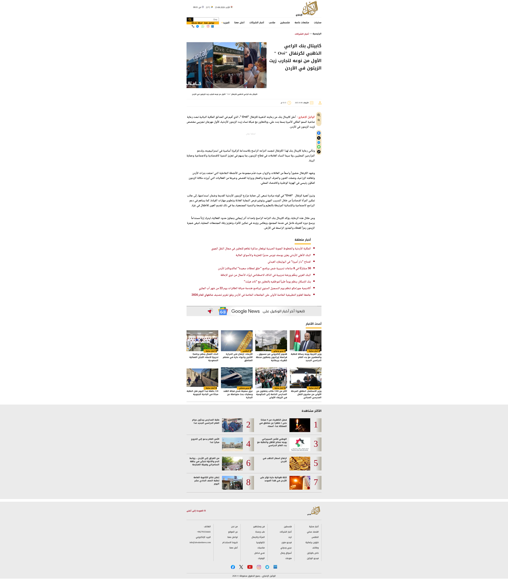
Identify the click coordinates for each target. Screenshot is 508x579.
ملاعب (272, 22)
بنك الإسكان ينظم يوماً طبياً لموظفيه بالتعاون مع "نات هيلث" (277, 281)
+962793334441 (204, 532)
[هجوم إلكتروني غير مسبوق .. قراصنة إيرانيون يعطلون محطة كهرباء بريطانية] (271, 340)
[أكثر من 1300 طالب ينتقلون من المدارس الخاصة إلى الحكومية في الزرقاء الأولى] (271, 377)
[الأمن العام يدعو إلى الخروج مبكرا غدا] (232, 444)
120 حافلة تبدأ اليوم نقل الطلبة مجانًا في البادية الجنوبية (202, 393)
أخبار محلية (313, 351)
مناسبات (261, 548)
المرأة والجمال (258, 537)
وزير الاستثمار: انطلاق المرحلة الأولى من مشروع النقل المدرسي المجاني (306, 394)
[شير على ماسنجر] (319, 142)
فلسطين (285, 22)
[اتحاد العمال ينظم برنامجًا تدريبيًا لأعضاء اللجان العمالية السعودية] (202, 340)
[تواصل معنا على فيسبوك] (197, 26)
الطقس (246, 351)
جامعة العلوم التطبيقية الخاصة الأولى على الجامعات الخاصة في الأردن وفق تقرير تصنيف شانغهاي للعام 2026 (251, 295)
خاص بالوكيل (313, 553)
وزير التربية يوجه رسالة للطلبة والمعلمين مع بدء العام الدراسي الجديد (306, 357)
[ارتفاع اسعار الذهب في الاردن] (299, 463)
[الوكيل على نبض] (275, 567)
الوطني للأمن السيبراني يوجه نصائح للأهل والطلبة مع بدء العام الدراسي (272, 442)
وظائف (315, 548)
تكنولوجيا (260, 542)
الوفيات (261, 558)
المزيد (226, 23)
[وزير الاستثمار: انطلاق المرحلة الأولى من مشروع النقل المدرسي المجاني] (305, 377)
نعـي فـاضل (259, 553)
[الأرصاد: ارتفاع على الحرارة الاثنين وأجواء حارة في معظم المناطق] (237, 340)
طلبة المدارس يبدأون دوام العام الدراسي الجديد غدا (205, 421)
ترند (290, 537)
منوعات (288, 558)
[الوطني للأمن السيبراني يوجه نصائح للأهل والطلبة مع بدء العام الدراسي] (299, 444)
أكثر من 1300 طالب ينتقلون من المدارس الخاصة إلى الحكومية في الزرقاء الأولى (271, 394)
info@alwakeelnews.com (200, 542)
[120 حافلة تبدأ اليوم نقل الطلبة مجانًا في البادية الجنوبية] (202, 377)
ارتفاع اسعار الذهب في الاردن (275, 460)
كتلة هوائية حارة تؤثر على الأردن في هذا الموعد (273, 479)
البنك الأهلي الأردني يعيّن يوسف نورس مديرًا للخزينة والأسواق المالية (273, 255)
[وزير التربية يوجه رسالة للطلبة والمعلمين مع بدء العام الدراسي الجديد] (305, 340)
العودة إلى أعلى (195, 510)
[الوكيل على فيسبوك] (233, 567)
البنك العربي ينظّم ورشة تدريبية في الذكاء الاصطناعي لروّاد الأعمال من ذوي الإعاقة (266, 275)
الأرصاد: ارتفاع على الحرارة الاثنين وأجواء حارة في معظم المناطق (238, 357)
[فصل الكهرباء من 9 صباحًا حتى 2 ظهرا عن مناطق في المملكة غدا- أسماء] (299, 425)
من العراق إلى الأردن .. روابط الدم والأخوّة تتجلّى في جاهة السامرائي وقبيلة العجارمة (204, 461)
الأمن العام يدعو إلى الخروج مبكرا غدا (205, 440)
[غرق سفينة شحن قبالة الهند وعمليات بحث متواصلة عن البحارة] (237, 377)
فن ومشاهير (259, 526)
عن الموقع (233, 532)
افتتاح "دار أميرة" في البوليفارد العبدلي (289, 261)
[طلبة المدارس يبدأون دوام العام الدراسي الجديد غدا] (232, 425)
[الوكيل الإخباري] (307, 8)
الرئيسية (317, 34)
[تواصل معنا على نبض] (212, 26)
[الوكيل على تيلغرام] (267, 567)
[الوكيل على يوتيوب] (250, 567)
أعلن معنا (239, 22)
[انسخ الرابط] (319, 152)
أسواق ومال (286, 553)
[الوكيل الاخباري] (313, 511)
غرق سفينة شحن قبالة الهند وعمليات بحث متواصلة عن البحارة (238, 394)
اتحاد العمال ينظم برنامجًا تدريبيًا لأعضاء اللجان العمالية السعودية (203, 357)
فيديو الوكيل (313, 558)
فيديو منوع (287, 542)
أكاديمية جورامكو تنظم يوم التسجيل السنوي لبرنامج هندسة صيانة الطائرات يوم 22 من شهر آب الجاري (255, 288)
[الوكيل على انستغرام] (259, 567)
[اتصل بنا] (193, 26)
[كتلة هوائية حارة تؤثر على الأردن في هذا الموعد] (299, 483)
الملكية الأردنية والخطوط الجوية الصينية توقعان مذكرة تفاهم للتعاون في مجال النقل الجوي (261, 248)
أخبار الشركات (256, 22)
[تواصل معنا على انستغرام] (208, 26)
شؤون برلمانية (312, 542)
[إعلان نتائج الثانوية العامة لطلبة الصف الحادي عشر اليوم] (232, 483)
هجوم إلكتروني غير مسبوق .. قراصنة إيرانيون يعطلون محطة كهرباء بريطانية (271, 357)
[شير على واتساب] (319, 147)
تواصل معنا (232, 537)
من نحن (234, 526)
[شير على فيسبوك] (319, 133)
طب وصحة (260, 532)
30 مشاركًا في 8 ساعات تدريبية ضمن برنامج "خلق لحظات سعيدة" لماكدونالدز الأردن (264, 268)
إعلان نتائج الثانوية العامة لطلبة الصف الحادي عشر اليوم (206, 480)
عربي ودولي (278, 351)
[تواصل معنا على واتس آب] (202, 26)
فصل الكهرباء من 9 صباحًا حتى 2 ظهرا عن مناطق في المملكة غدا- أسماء (273, 423)
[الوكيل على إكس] (241, 567)
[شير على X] (319, 138)
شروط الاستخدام (230, 542)
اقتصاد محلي (313, 532)
